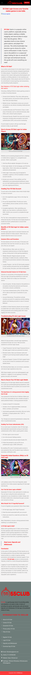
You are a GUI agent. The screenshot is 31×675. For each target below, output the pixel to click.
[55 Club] (15, 2)
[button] (2, 3)
